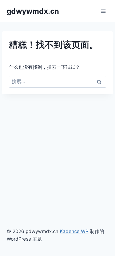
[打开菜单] (103, 11)
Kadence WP (74, 231)
